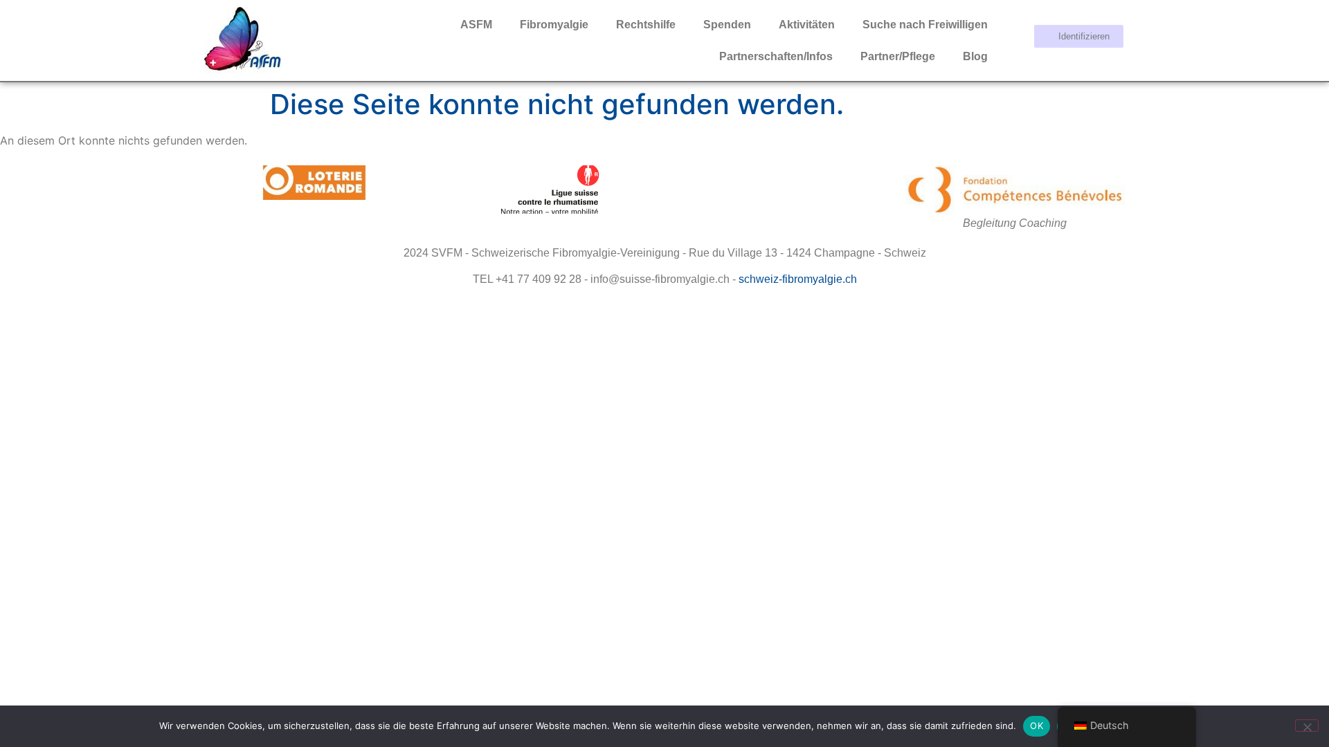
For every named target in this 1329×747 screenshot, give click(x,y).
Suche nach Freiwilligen (925, 24)
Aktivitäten (807, 24)
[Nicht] (1307, 725)
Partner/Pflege (897, 56)
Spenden (727, 24)
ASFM (476, 24)
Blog (975, 56)
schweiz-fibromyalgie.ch (798, 279)
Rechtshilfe (646, 24)
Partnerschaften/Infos (776, 56)
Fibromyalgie (554, 24)
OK (1036, 725)
